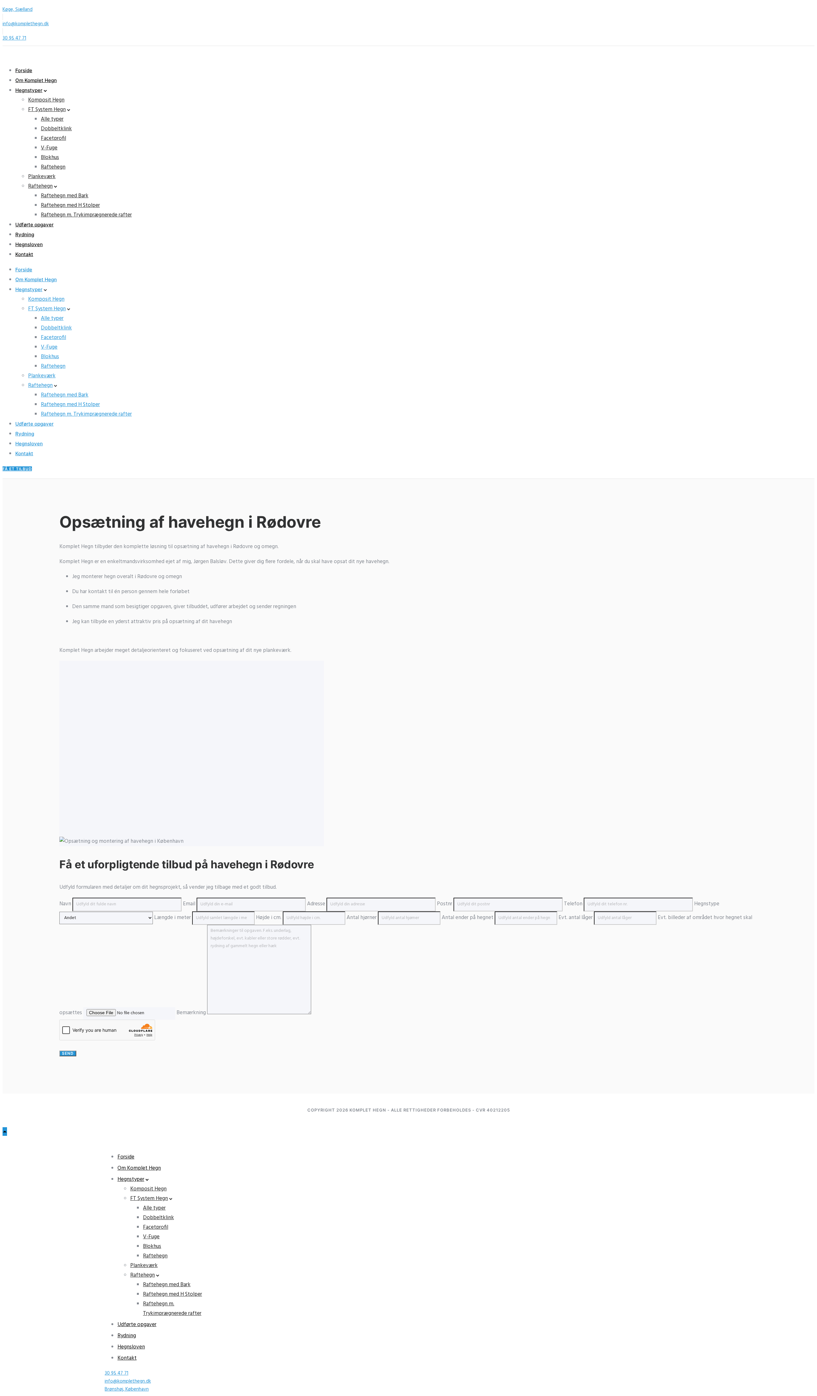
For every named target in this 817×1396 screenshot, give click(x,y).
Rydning (24, 234)
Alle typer (52, 119)
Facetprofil (53, 138)
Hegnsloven (29, 244)
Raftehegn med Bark (64, 196)
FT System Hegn (47, 109)
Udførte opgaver (34, 225)
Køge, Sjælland (18, 9)
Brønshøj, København (127, 1389)
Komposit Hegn (46, 100)
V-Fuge (49, 148)
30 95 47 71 (14, 38)
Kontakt (24, 254)
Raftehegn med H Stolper (70, 205)
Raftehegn (53, 167)
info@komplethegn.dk (26, 24)
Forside (23, 70)
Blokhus (50, 157)
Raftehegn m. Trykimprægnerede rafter (86, 215)
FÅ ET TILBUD (17, 468)
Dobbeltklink (56, 129)
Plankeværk (42, 176)
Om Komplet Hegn (36, 80)
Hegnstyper (28, 90)
